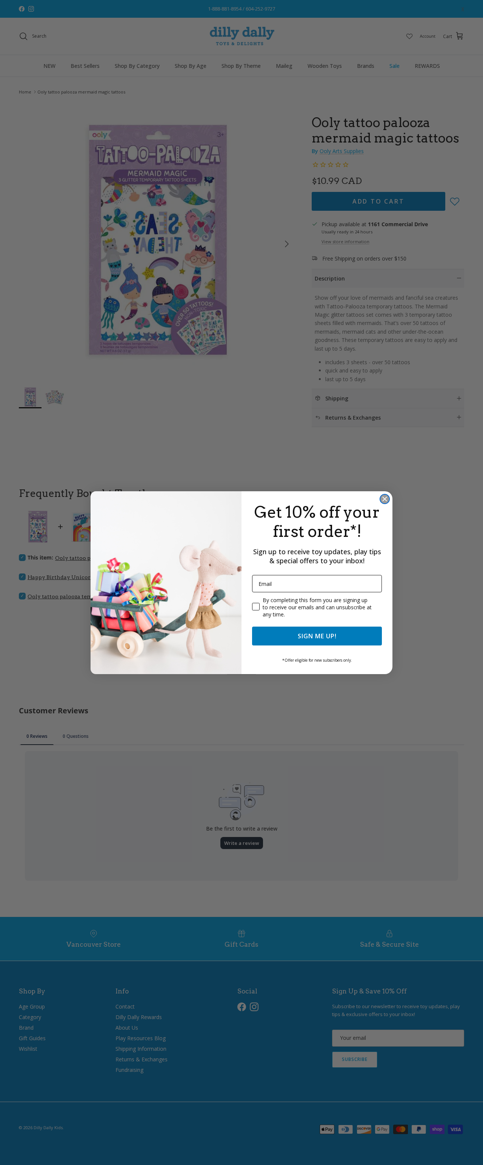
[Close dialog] (384, 499)
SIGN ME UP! (317, 636)
